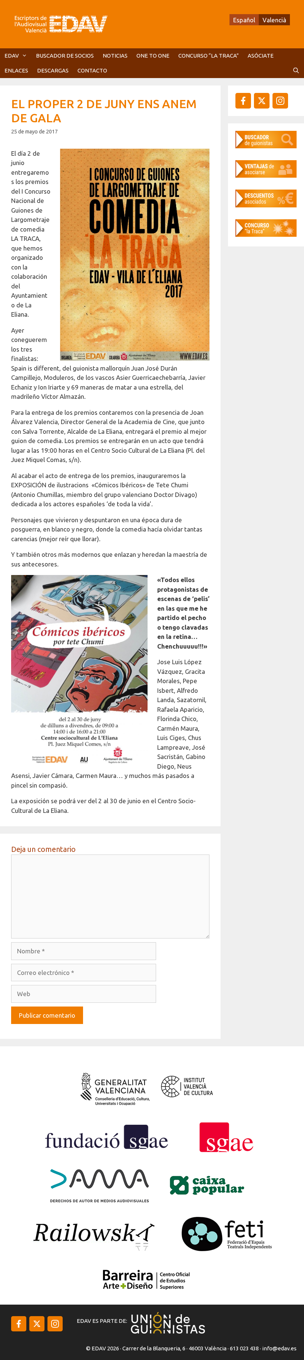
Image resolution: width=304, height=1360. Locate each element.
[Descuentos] (266, 205)
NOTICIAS (115, 55)
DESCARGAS (53, 70)
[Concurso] (266, 234)
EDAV (11, 55)
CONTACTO (92, 70)
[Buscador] (266, 145)
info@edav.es (279, 1348)
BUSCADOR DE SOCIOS (65, 55)
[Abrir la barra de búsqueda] (296, 70)
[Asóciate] (266, 175)
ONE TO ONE (152, 55)
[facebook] (243, 101)
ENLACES (16, 70)
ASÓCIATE (261, 55)
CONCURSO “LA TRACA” (208, 55)
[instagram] (262, 101)
